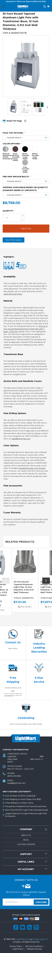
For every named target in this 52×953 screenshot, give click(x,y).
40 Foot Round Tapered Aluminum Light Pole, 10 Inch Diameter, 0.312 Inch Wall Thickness (24, 587)
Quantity (8, 211)
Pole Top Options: (14, 133)
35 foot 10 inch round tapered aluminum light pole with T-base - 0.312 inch (26, 329)
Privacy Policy (16, 946)
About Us (26, 835)
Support (26, 854)
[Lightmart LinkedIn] (29, 927)
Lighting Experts (26, 844)
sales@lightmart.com (21, 439)
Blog (26, 840)
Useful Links (26, 861)
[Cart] (48, 7)
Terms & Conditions (33, 946)
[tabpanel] (24, 580)
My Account (26, 869)
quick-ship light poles (13, 294)
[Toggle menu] (3, 6)
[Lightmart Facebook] (15, 927)
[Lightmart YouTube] (22, 927)
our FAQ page (8, 695)
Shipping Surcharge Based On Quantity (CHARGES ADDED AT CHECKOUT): (25, 188)
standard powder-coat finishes (32, 468)
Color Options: (12, 143)
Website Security (34, 949)
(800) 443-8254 (39, 1)
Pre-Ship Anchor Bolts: (17, 176)
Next (47, 107)
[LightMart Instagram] (36, 927)
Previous (4, 107)
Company (26, 829)
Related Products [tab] (19, 541)
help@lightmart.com (16, 783)
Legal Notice (17, 949)
